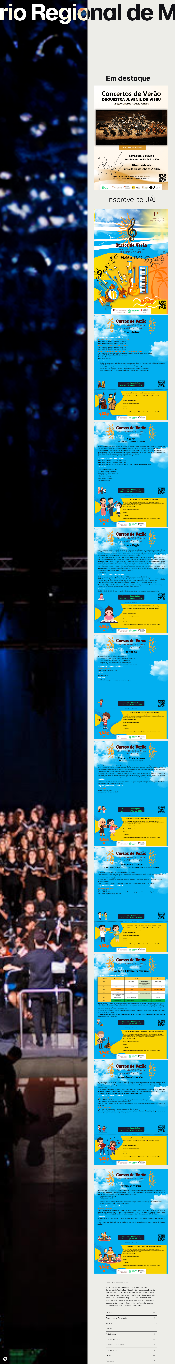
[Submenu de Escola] (156, 1323)
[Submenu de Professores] (156, 1328)
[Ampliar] (166, 88)
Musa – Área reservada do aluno (117, 1283)
